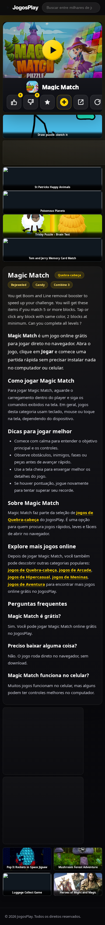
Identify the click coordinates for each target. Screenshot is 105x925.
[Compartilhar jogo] (81, 102)
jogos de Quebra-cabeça (32, 570)
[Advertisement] (43, 741)
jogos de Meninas (70, 577)
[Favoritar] (47, 102)
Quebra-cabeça (69, 275)
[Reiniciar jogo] (97, 102)
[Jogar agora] (52, 50)
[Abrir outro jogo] (64, 102)
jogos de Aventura (26, 584)
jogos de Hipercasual (29, 577)
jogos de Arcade (75, 570)
